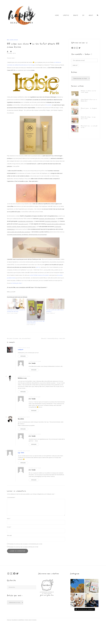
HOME (57, 15)
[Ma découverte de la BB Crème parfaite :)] (55, 304)
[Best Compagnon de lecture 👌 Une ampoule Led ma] (91, 600)
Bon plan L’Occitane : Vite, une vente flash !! (19, 338)
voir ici (38, 267)
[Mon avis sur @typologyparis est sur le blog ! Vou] (77, 600)
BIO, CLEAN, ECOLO (12, 40)
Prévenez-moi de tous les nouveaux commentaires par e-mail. (25, 544)
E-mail (9, 527)
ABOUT (91, 15)
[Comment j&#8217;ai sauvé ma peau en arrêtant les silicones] (16, 304)
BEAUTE (75, 15)
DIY (83, 15)
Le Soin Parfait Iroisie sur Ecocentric (39, 275)
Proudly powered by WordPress (15, 620)
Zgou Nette (21, 453)
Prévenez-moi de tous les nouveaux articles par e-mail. (23, 547)
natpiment (20, 349)
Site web (9, 535)
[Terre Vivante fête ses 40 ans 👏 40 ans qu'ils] (91, 586)
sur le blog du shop (16, 283)
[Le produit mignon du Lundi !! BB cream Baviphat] (36, 309)
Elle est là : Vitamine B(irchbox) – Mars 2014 (53, 338)
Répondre (23, 356)
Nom (8, 518)
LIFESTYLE (66, 15)
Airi (29, 620)
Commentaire (11, 497)
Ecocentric (48, 105)
